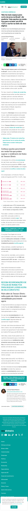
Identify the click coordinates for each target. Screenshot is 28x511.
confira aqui (5, 319)
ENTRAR (23, 6)
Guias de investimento (7, 476)
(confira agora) (18, 243)
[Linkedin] (9, 435)
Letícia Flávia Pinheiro (7, 36)
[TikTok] (13, 435)
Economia (4, 462)
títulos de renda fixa (15, 127)
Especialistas (5, 469)
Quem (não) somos (6, 489)
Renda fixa (4, 465)
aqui (17, 218)
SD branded (4, 479)
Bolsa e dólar (4, 448)
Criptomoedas (5, 452)
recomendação (20, 160)
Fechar (14, 507)
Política (3, 458)
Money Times (5, 486)
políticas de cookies (17, 503)
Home (3, 441)
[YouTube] (5, 435)
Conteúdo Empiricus (17, 406)
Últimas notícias (5, 445)
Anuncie (3, 483)
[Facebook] (22, 435)
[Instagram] (2, 435)
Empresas (4, 455)
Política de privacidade (7, 496)
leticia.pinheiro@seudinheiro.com (14, 391)
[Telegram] (16, 435)
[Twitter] (19, 435)
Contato (3, 493)
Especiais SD (4, 472)
